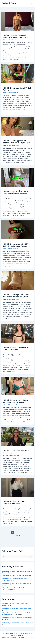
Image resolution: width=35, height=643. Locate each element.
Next (17, 535)
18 (22, 532)
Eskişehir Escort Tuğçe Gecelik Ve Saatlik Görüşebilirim (15, 348)
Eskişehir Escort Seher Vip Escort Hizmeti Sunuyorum (17, 622)
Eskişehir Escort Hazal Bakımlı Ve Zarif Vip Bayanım (16, 575)
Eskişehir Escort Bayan (17, 637)
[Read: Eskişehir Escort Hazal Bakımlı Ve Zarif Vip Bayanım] (17, 74)
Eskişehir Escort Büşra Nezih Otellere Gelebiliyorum (16, 608)
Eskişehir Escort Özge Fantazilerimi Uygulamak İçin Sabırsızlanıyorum (16, 296)
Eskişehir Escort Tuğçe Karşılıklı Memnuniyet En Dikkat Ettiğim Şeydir (16, 142)
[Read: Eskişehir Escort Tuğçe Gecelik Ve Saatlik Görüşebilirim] (17, 333)
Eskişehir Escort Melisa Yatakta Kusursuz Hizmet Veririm (14, 502)
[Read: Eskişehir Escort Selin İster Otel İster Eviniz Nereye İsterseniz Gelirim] (17, 177)
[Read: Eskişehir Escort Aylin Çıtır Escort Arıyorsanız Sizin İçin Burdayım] (17, 386)
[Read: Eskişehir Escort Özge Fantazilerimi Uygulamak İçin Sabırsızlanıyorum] (17, 280)
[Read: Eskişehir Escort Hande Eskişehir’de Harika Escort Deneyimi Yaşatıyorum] (17, 230)
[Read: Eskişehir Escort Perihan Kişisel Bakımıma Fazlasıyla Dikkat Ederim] (17, 21)
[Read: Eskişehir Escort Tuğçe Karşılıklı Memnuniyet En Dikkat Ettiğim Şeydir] (17, 126)
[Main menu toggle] (31, 3)
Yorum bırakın (15, 40)
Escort (27, 637)
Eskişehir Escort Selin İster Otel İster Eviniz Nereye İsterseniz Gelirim (16, 192)
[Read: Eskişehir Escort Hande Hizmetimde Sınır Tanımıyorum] (17, 436)
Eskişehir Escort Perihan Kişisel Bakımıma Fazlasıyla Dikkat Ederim (15, 36)
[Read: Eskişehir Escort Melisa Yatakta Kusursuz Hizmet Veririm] (17, 487)
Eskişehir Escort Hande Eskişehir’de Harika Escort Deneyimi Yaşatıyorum (16, 245)
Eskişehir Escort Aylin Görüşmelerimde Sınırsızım (16, 617)
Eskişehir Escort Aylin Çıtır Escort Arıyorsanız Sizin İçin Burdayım (15, 401)
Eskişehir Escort (9, 3)
